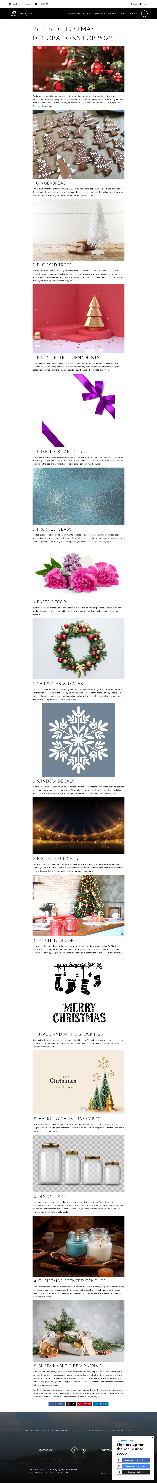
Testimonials (44, 1449)
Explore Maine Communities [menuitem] (92, 1431)
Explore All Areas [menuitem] (121, 1431)
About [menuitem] (132, 14)
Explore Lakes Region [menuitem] (37, 1431)
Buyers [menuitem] (87, 14)
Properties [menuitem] (74, 14)
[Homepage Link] (21, 13)
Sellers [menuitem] (99, 14)
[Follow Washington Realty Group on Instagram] (82, 1450)
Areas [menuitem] (111, 14)
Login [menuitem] (110, 1473)
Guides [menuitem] (122, 14)
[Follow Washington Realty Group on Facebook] (74, 1450)
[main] (78, 706)
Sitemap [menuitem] (102, 1473)
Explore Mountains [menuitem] (63, 1431)
